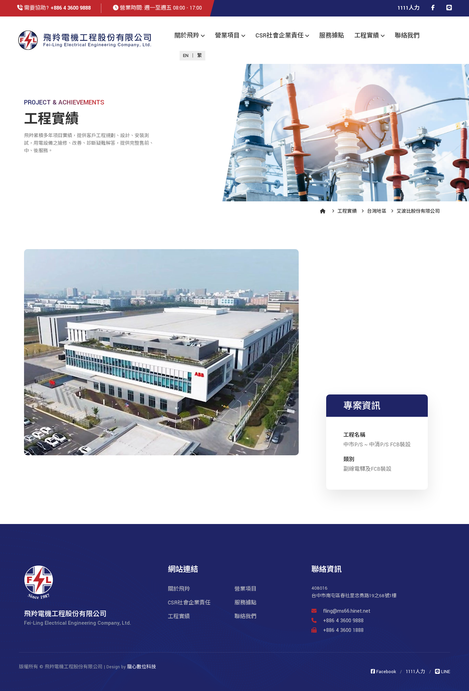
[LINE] (449, 8)
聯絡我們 (407, 36)
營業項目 (227, 36)
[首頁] (323, 211)
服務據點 (331, 36)
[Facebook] (433, 8)
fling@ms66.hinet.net (346, 611)
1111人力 (409, 8)
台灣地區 (376, 211)
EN (185, 56)
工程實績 (366, 36)
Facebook (385, 672)
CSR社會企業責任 (279, 36)
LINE (445, 672)
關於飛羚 (186, 36)
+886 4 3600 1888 (343, 630)
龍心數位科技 (141, 667)
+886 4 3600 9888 (70, 8)
